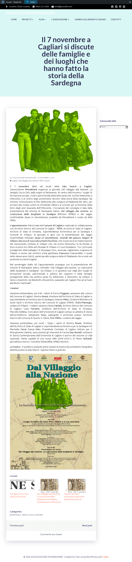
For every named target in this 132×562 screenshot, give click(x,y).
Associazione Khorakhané (24, 178)
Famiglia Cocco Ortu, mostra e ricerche (19, 495)
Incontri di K (15, 515)
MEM (41, 181)
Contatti (116, 19)
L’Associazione (59, 19)
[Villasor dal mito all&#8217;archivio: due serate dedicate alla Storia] (76, 486)
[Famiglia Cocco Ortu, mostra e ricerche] (22, 486)
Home (14, 19)
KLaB (41, 19)
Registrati (17, 2)
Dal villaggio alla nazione (28, 181)
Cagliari (15, 181)
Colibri (105, 557)
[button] (51, 140)
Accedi (9, 2)
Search (47, 181)
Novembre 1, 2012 (47, 178)
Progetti (27, 19)
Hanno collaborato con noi (90, 19)
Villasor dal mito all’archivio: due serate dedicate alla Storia (74, 497)
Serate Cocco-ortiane (32, 515)
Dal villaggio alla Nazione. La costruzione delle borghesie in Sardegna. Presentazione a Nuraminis (49, 498)
